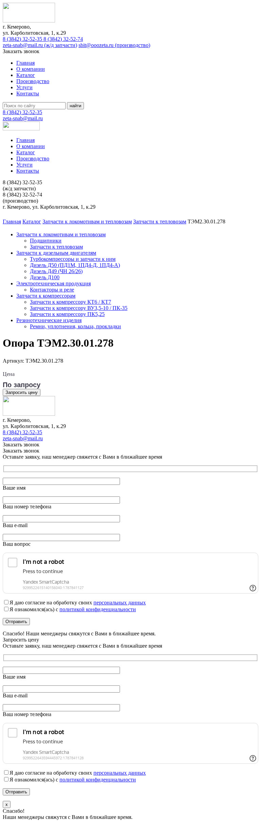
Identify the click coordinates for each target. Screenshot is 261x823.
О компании (30, 69)
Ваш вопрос (17, 544)
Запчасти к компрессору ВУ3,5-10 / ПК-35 (78, 308)
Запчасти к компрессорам (45, 296)
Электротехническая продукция (53, 283)
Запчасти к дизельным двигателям (56, 253)
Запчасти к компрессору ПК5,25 (67, 314)
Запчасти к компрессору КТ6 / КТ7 (70, 302)
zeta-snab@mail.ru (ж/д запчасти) (40, 45)
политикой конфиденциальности (97, 609)
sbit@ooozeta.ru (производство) (114, 45)
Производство (32, 81)
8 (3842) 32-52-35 (23, 39)
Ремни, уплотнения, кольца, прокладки (75, 326)
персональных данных (119, 602)
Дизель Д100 (44, 277)
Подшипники (46, 240)
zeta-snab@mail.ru (23, 118)
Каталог (25, 75)
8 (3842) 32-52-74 (63, 39)
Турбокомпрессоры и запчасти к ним (73, 259)
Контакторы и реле (52, 289)
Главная (25, 63)
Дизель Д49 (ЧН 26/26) (56, 271)
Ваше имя (14, 488)
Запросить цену (21, 392)
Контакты (27, 93)
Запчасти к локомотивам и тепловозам (61, 234)
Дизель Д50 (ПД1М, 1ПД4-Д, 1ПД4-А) (75, 265)
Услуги (24, 87)
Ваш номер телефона (27, 506)
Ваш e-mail (15, 525)
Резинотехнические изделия (49, 320)
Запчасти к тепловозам (56, 247)
